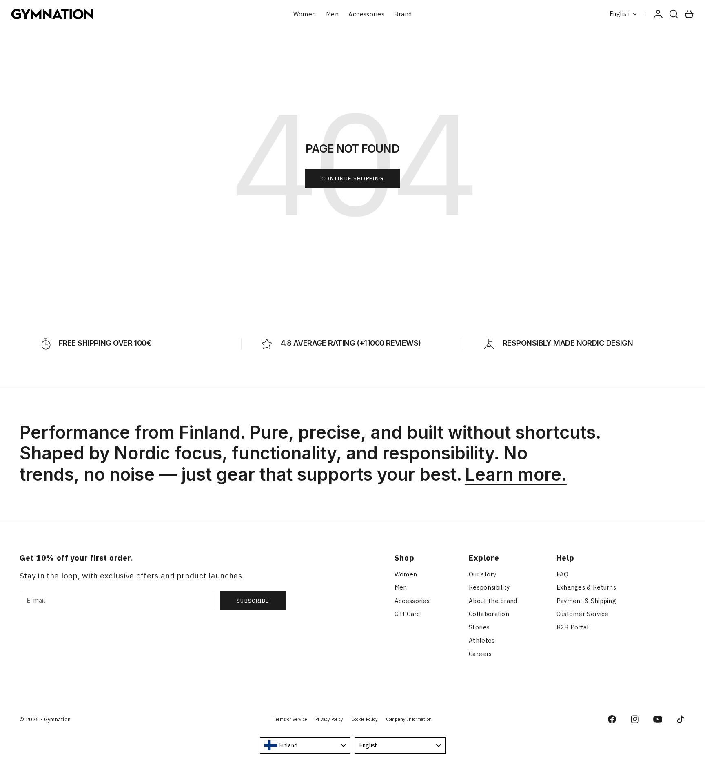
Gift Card (407, 614)
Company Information (409, 719)
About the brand (493, 601)
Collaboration (489, 614)
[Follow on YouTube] (658, 719)
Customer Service (582, 614)
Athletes (481, 640)
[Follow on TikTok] (680, 719)
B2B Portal (572, 627)
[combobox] (305, 745)
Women (304, 14)
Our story (482, 574)
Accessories (366, 14)
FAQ (562, 574)
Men (332, 14)
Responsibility (489, 587)
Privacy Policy (329, 719)
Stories (479, 627)
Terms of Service (290, 719)
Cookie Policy (364, 719)
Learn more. (516, 474)
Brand (403, 14)
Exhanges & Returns (586, 587)
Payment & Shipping (586, 601)
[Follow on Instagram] (635, 719)
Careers (480, 654)
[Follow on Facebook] (612, 719)
